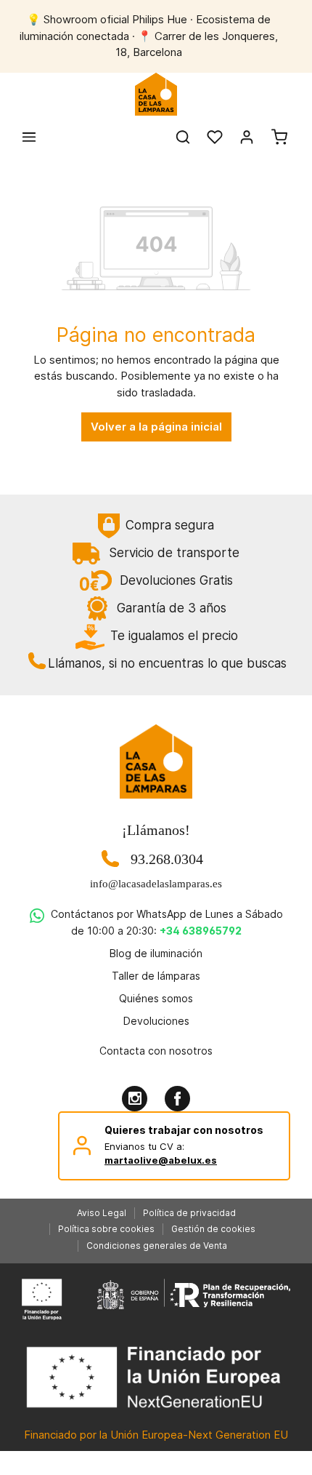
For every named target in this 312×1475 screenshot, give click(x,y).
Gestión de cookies (213, 1228)
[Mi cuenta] (246, 136)
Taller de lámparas (156, 976)
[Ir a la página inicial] (156, 94)
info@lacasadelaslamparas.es (156, 884)
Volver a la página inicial (156, 426)
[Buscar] (182, 136)
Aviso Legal (101, 1212)
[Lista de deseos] (214, 136)
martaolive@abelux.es (160, 1160)
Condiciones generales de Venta (156, 1245)
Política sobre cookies (106, 1228)
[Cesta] (279, 136)
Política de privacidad (189, 1212)
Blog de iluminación (156, 953)
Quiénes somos (156, 998)
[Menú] (29, 136)
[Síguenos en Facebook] (177, 1098)
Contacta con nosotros (156, 1050)
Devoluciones (156, 1021)
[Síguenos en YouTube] (134, 1098)
